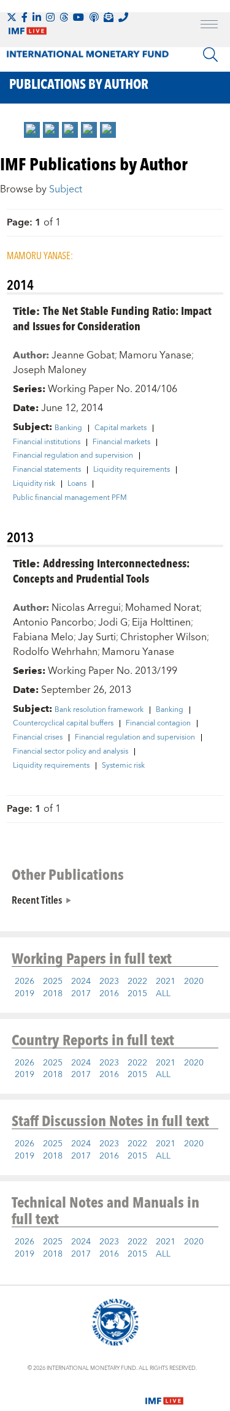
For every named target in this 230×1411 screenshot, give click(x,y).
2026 (24, 981)
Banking (68, 428)
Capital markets (120, 428)
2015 (137, 993)
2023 (109, 981)
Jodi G (113, 622)
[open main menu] (209, 25)
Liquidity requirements (131, 470)
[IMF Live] (164, 1393)
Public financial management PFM (70, 498)
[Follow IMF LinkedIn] (37, 17)
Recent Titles (37, 899)
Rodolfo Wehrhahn (55, 651)
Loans (76, 484)
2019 (24, 993)
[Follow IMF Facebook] (24, 17)
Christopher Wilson (163, 637)
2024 (81, 981)
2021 (165, 981)
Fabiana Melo (43, 637)
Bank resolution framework (99, 710)
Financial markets (121, 442)
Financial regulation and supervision (73, 456)
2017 (81, 993)
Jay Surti (97, 637)
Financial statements (47, 470)
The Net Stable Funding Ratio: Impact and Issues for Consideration (112, 318)
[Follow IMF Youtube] (78, 17)
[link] (32, 130)
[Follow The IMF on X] (12, 17)
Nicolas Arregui (86, 607)
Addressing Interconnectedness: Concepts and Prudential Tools (101, 570)
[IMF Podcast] (94, 17)
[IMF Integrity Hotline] (123, 17)
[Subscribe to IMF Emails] (108, 17)
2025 (53, 981)
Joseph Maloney (49, 370)
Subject (65, 189)
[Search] (210, 54)
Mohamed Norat (162, 607)
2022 (137, 981)
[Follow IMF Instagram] (50, 17)
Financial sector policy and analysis (70, 751)
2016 (109, 993)
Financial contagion (158, 723)
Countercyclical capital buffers (63, 723)
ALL (163, 993)
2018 (53, 993)
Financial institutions (46, 442)
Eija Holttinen (161, 622)
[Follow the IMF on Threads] (63, 17)
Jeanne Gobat (83, 355)
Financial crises (38, 737)
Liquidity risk (34, 484)
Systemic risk (123, 766)
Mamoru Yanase (155, 355)
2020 (194, 981)
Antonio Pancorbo (53, 622)
